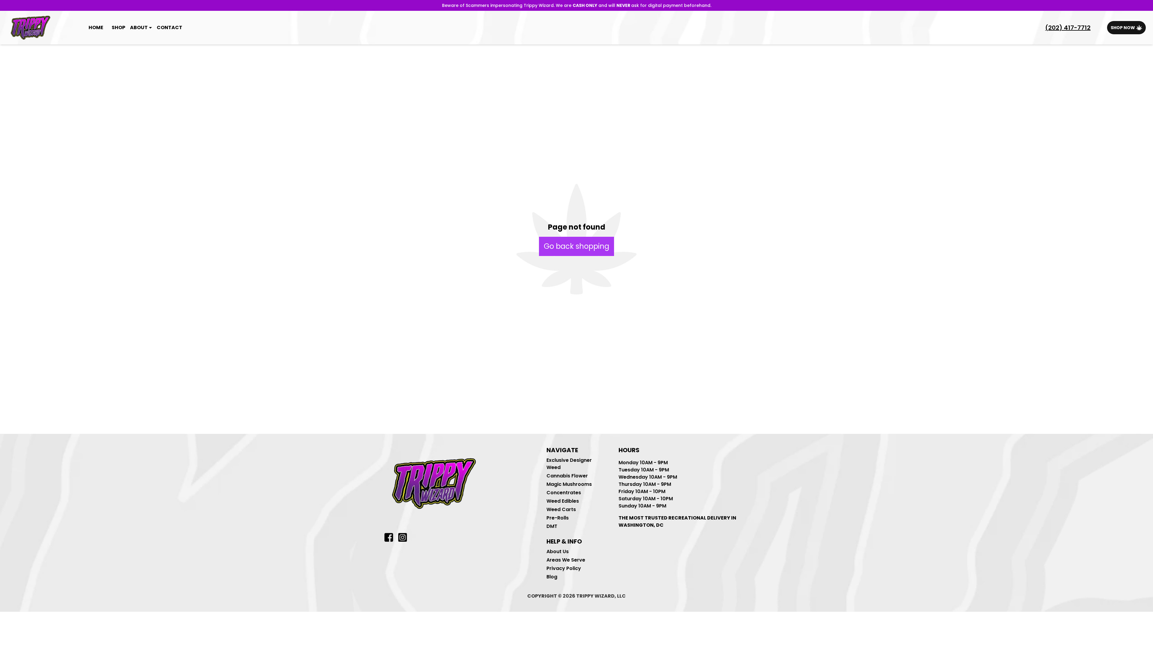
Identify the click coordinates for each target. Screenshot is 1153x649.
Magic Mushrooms (569, 484)
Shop (118, 27)
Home (96, 27)
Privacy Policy (563, 568)
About (139, 27)
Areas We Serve (565, 559)
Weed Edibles (562, 501)
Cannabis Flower (567, 475)
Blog (551, 576)
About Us (557, 551)
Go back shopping (576, 246)
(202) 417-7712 (1068, 27)
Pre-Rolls (557, 517)
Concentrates (563, 492)
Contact (169, 27)
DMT (551, 526)
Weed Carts (561, 509)
